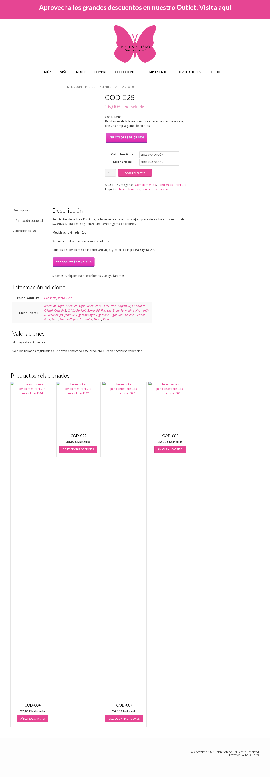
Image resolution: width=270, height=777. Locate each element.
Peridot (140, 315)
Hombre (100, 72)
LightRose (102, 315)
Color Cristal (122, 162)
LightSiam (116, 315)
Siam (55, 319)
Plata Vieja (65, 298)
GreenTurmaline (123, 310)
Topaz (97, 319)
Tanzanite (85, 319)
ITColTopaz (51, 315)
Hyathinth (141, 310)
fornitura (134, 189)
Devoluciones (189, 72)
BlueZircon (109, 306)
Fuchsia (106, 310)
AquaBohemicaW (90, 306)
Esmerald (93, 310)
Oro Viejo (50, 298)
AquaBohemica (67, 306)
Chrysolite (138, 306)
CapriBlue (124, 306)
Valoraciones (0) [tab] (24, 230)
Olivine (129, 315)
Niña (47, 72)
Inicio (70, 86)
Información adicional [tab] (28, 220)
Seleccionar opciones (78, 449)
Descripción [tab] (21, 210)
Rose (47, 319)
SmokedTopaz (69, 319)
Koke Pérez (252, 755)
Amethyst (50, 306)
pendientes (149, 189)
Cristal (48, 310)
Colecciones (125, 72)
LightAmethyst (85, 315)
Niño (64, 72)
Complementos (157, 72)
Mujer (81, 72)
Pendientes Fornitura (110, 86)
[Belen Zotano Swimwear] (135, 44)
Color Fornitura (122, 154)
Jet (61, 315)
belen (123, 189)
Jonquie (70, 315)
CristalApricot (77, 310)
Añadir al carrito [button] (32, 718)
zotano (163, 189)
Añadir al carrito (135, 172)
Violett (107, 319)
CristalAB (60, 310)
